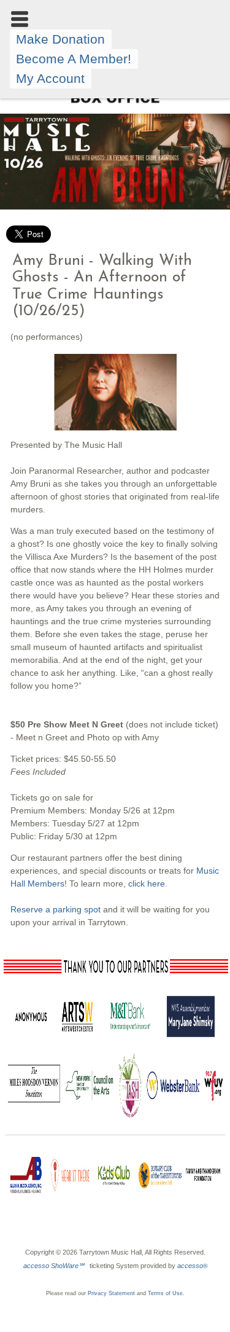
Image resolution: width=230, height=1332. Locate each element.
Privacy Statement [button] (111, 1293)
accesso (192, 1265)
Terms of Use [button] (165, 1293)
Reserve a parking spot (55, 909)
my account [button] (50, 78)
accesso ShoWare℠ (53, 1265)
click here (146, 883)
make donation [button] (60, 39)
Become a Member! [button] (73, 59)
